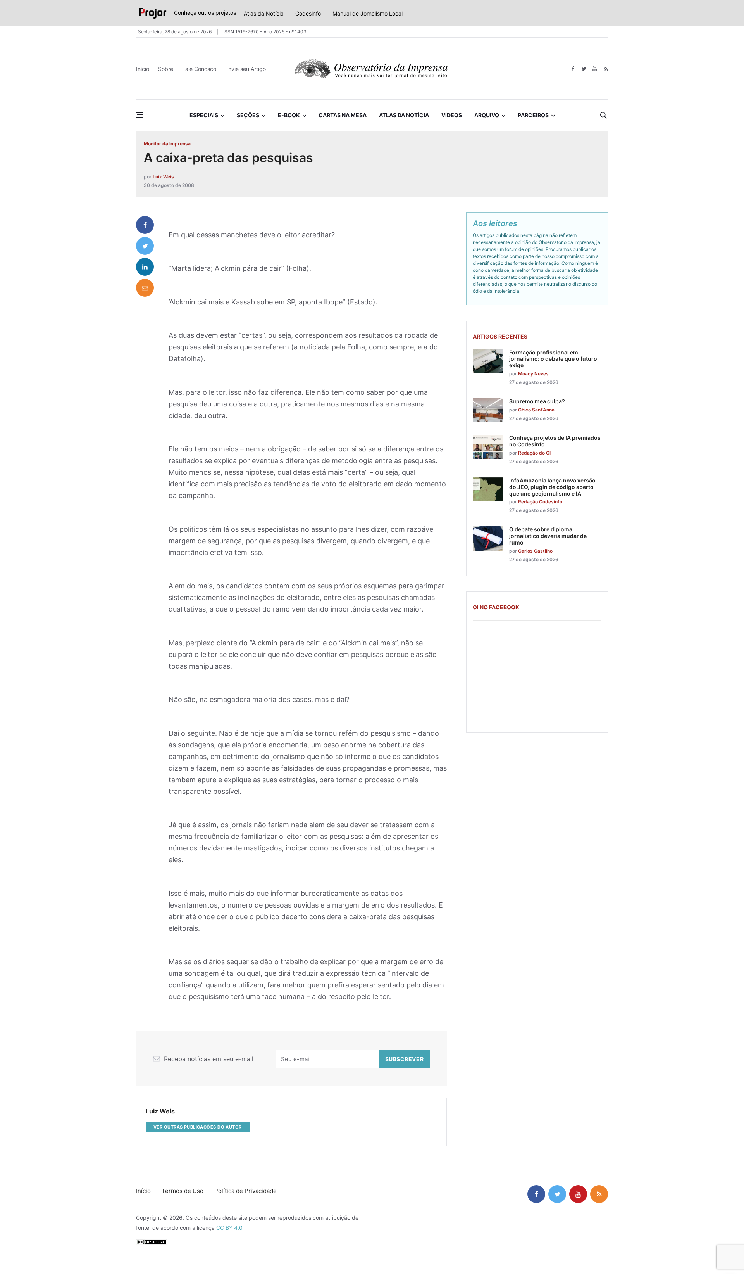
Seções (248, 115)
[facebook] (572, 68)
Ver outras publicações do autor (197, 1127)
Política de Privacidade (245, 1190)
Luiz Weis (163, 177)
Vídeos (451, 115)
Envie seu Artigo (245, 69)
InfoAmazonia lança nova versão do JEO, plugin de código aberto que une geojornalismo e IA (552, 487)
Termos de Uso (182, 1190)
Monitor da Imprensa (167, 144)
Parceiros (533, 115)
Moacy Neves (533, 374)
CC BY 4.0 (229, 1227)
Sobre (165, 69)
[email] (145, 288)
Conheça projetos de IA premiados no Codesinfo (555, 441)
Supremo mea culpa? (537, 401)
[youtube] (594, 68)
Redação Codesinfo (540, 502)
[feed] (605, 68)
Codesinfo (308, 13)
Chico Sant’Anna (536, 410)
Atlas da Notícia (264, 13)
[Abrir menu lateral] (139, 115)
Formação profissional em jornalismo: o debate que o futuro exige (553, 359)
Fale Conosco (199, 69)
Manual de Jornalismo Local (367, 13)
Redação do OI (534, 453)
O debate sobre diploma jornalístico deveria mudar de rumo (548, 536)
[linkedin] (145, 267)
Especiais (203, 115)
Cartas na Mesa (343, 115)
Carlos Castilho (535, 551)
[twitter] (583, 68)
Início (142, 69)
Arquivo (486, 115)
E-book (289, 115)
